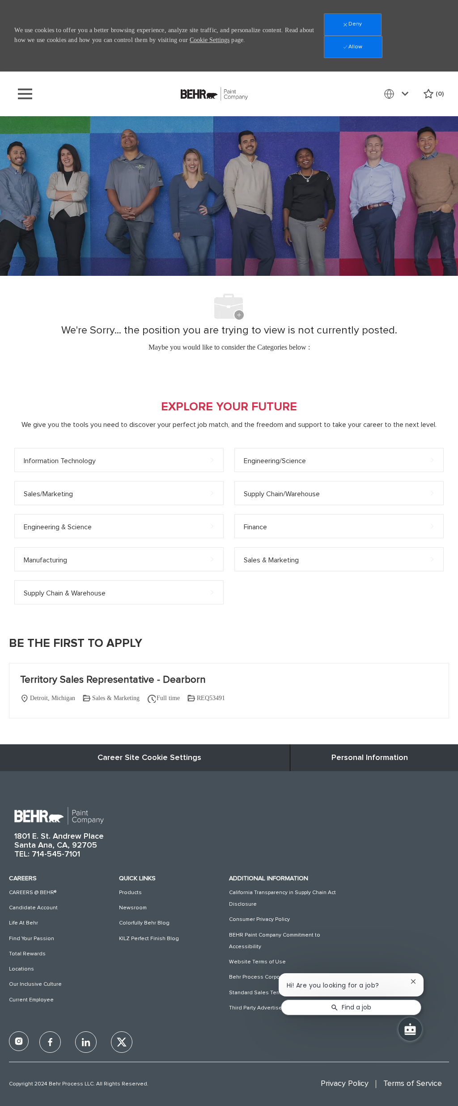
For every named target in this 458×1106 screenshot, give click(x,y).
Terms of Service (412, 1084)
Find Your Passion (31, 938)
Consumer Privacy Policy (259, 919)
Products (130, 892)
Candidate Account (33, 908)
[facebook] (19, 1041)
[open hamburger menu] (25, 94)
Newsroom (133, 908)
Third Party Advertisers (258, 1008)
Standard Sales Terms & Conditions (274, 993)
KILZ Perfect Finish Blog (149, 938)
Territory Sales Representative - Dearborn (113, 680)
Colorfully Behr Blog (144, 923)
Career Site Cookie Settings (149, 758)
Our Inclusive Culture (35, 984)
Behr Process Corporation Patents (272, 977)
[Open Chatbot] (410, 1029)
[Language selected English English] (398, 94)
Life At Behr (23, 923)
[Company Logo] (214, 93)
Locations (21, 969)
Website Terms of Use (257, 962)
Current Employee (31, 1000)
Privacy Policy (345, 1084)
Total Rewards (27, 954)
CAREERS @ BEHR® (32, 892)
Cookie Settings (209, 40)
